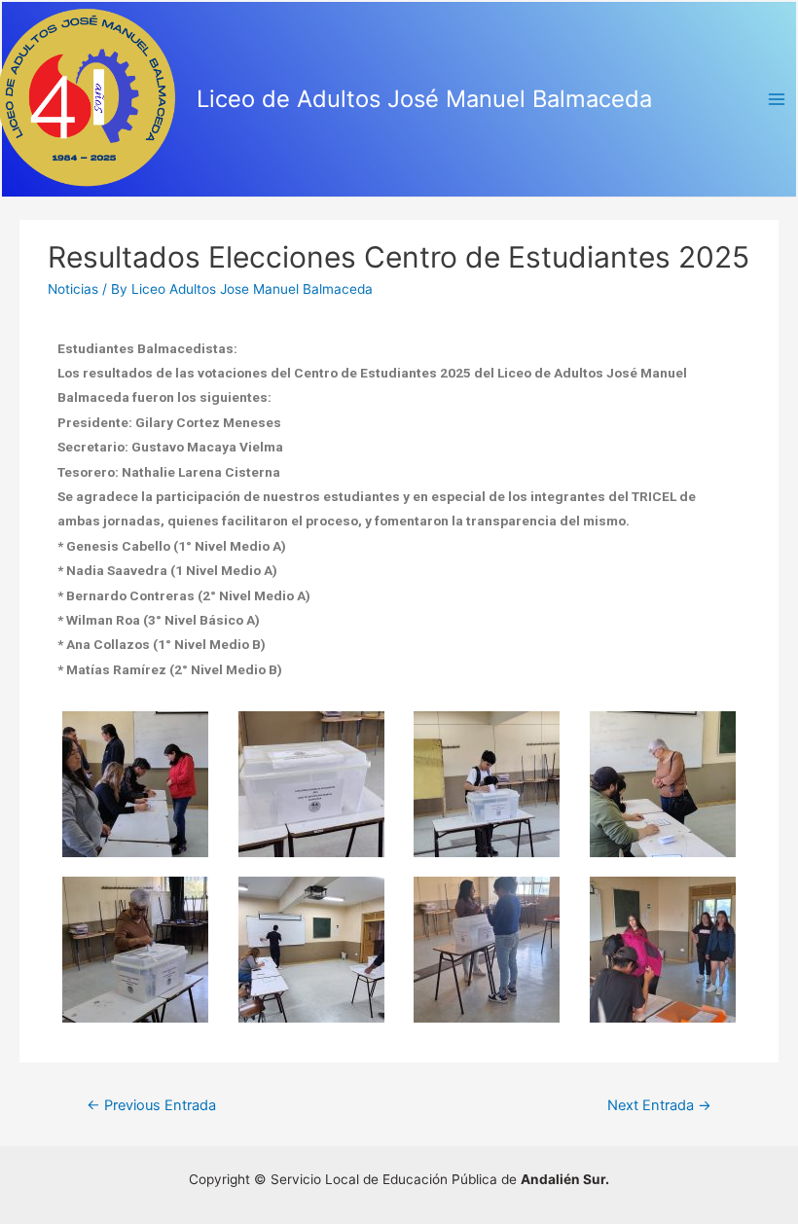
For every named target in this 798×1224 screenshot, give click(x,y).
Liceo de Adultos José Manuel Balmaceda (424, 99)
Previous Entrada (151, 1105)
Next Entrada (659, 1105)
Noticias (73, 289)
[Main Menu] (777, 100)
